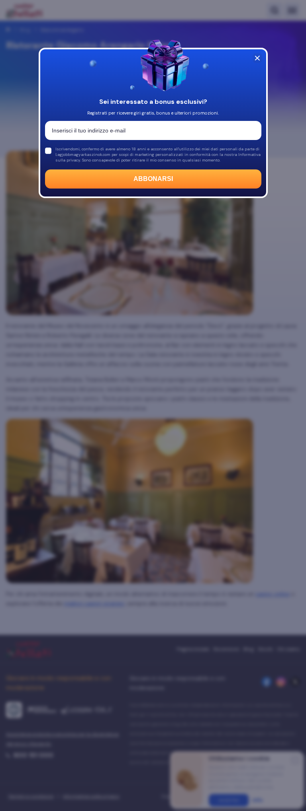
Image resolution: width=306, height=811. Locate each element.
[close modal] (257, 58)
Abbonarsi (153, 178)
